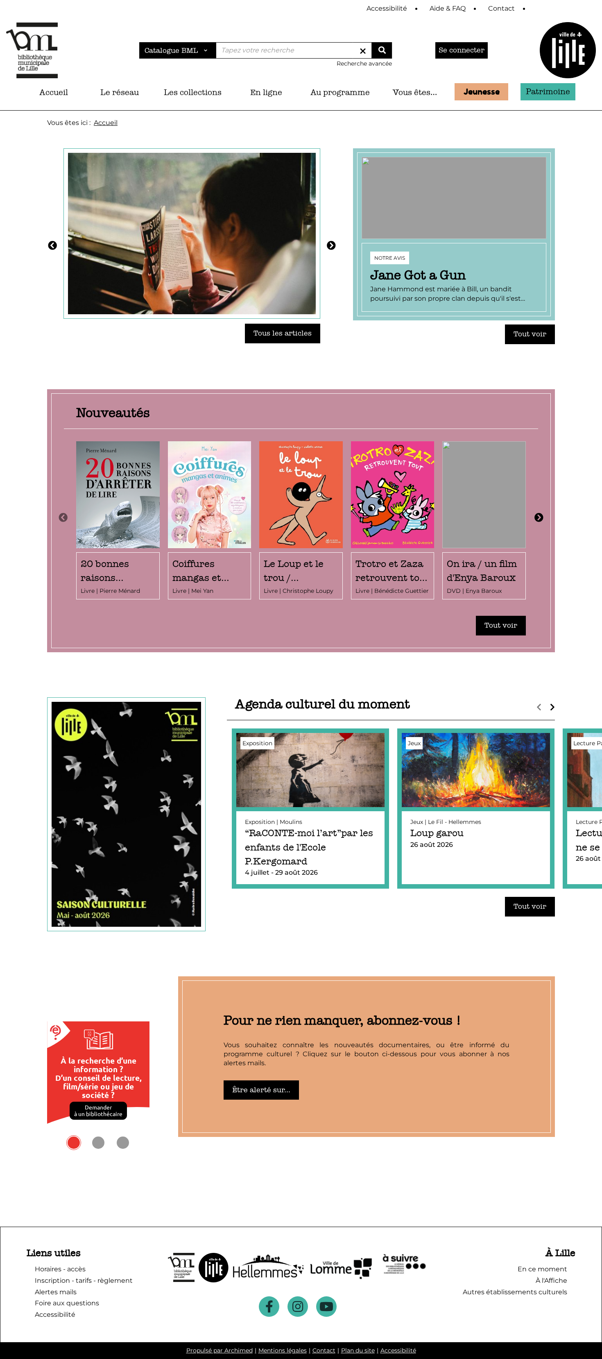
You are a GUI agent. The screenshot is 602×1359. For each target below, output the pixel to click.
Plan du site (358, 1350)
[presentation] (63, 517)
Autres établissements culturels (515, 1292)
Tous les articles (282, 333)
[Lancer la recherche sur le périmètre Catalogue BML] (381, 50)
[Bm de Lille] (32, 50)
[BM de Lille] (568, 50)
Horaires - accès (60, 1269)
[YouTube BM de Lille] (326, 1306)
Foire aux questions (67, 1303)
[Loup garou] (475, 808)
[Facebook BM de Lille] (269, 1306)
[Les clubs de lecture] (191, 232)
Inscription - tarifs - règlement (84, 1280)
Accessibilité (398, 1350)
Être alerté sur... (261, 1090)
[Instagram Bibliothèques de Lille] (297, 1306)
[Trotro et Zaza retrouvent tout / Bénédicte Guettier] (393, 520)
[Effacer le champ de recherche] (363, 50)
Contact (323, 1350)
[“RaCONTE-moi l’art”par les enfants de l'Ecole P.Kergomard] (310, 808)
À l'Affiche (551, 1280)
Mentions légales (282, 1350)
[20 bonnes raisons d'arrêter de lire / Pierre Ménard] (118, 520)
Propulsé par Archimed (219, 1350)
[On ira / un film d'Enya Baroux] (484, 520)
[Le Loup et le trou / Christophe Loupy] (301, 520)
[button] (119, 92)
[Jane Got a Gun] (454, 234)
